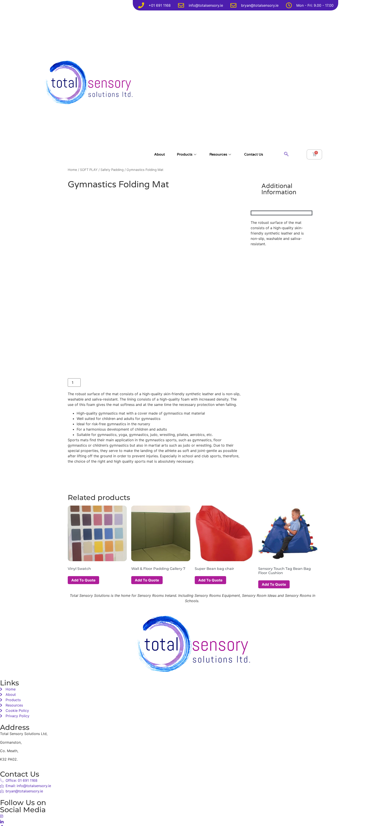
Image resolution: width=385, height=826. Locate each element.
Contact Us (253, 154)
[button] (286, 154)
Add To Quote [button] (83, 580)
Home (72, 170)
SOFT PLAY (89, 170)
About (159, 154)
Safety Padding (112, 170)
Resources (218, 154)
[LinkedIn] (192, 821)
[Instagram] (192, 816)
